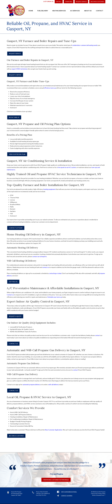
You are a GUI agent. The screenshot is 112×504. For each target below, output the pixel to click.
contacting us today (55, 273)
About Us (88, 11)
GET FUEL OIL (13, 282)
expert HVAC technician (19, 69)
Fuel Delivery (42, 11)
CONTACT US (13, 344)
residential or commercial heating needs (84, 45)
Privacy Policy (101, 493)
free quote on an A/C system (67, 167)
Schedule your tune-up (54, 297)
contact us (45, 267)
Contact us (10, 295)
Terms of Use (94, 493)
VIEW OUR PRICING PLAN (17, 154)
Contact (99, 11)
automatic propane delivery (31, 384)
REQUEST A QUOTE (15, 316)
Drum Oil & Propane (100, 491)
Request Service (81, 1)
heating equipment (49, 189)
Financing (68, 1)
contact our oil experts (39, 256)
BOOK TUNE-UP (14, 117)
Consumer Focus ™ (100, 495)
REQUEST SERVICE (15, 53)
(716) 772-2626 (44, 491)
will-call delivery (54, 384)
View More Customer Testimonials (56, 480)
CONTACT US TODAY (16, 228)
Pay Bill (58, 1)
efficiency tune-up (50, 88)
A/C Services (75, 11)
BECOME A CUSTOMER (97, 1)
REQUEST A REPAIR (15, 75)
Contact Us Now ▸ (66, 495)
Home (31, 11)
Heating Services (59, 11)
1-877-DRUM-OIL (48, 1)
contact (97, 335)
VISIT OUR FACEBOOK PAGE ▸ (69, 491)
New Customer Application (53, 430)
